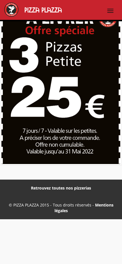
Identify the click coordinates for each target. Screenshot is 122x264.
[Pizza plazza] (3, 10)
